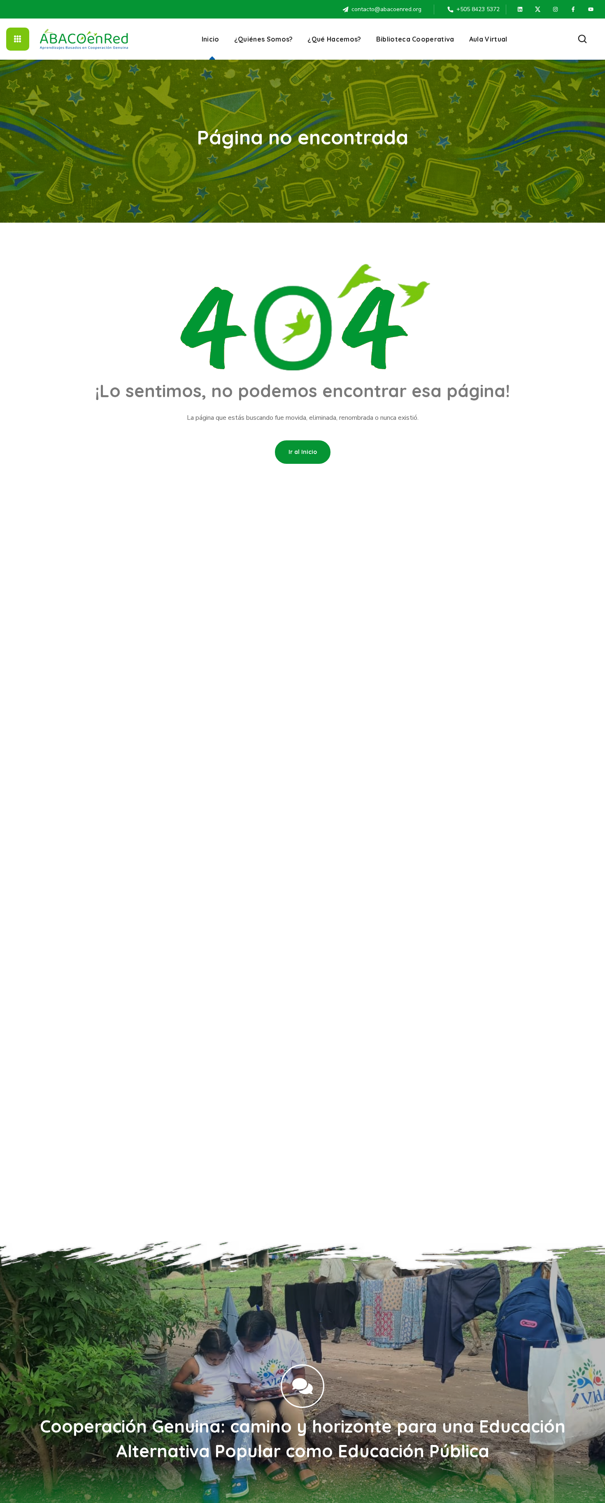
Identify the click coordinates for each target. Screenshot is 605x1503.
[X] (538, 9)
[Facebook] (573, 9)
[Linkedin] (520, 9)
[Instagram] (555, 9)
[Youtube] (591, 9)
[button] (582, 39)
